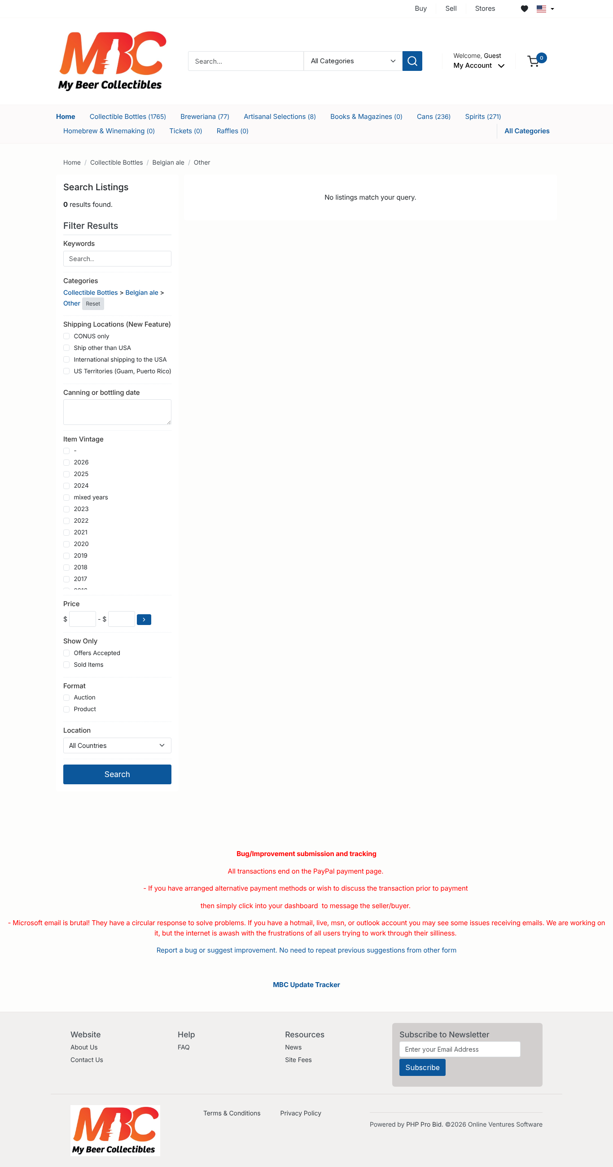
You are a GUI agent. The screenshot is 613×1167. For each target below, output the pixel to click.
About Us (84, 1047)
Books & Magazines (366, 116)
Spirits (483, 116)
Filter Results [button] (92, 225)
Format (74, 686)
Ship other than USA (102, 348)
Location (77, 730)
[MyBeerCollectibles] (112, 61)
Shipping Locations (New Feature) (117, 324)
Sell (450, 8)
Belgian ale (168, 162)
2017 (80, 579)
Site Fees (298, 1060)
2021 (80, 532)
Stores (485, 8)
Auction (84, 697)
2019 (80, 555)
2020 (81, 544)
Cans (434, 116)
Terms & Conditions (232, 1113)
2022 (81, 520)
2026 (81, 462)
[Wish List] (524, 9)
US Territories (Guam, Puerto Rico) (122, 371)
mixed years (91, 497)
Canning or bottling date (101, 392)
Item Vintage (83, 439)
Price (71, 603)
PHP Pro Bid (424, 1124)
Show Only (80, 641)
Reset (93, 303)
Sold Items (88, 665)
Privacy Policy (300, 1113)
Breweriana (204, 116)
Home (65, 116)
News (293, 1047)
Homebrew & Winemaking (109, 131)
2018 (80, 567)
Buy (421, 8)
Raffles (233, 131)
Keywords (79, 243)
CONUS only (91, 336)
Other (202, 162)
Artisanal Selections (280, 116)
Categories (80, 280)
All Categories (527, 131)
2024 (81, 486)
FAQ (184, 1047)
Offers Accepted (97, 653)
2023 (81, 509)
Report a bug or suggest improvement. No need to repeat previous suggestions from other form (306, 950)
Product (85, 709)
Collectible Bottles (128, 116)
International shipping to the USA (120, 359)
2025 (81, 474)
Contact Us (86, 1060)
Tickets (185, 131)
